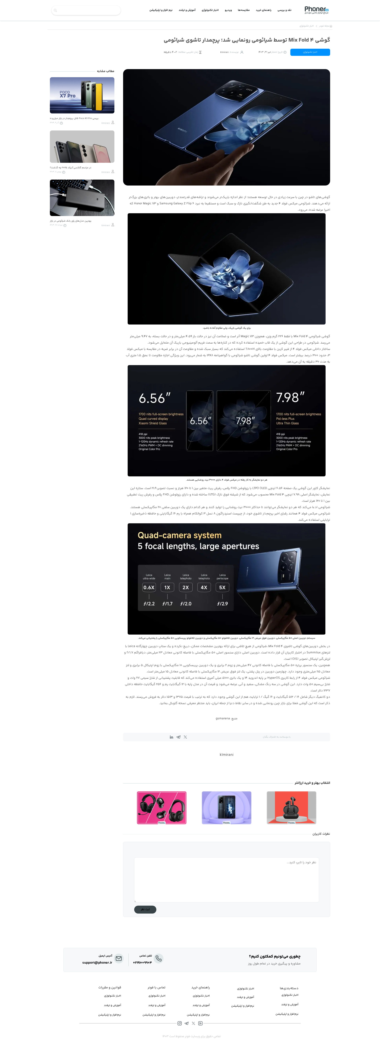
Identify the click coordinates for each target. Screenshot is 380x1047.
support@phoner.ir (97, 963)
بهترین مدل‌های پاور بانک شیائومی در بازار (70, 221)
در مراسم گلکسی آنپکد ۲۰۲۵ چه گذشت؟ (70, 168)
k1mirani (227, 755)
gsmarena (223, 718)
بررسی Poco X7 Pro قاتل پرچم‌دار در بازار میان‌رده (74, 118)
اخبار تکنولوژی (310, 52)
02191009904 (142, 963)
